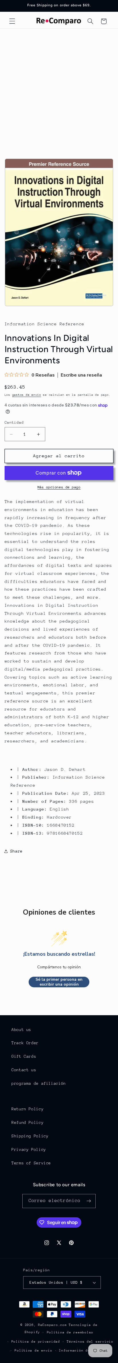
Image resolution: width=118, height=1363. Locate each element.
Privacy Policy (28, 1149)
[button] (12, 21)
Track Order (25, 1043)
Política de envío (33, 1350)
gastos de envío (26, 395)
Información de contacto (84, 1350)
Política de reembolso (70, 1332)
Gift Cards (23, 1056)
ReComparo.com (52, 1325)
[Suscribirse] (88, 1201)
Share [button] (16, 851)
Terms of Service (31, 1163)
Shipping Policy (29, 1136)
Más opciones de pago (59, 487)
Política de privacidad (35, 1341)
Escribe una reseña (81, 375)
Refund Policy (27, 1122)
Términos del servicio (90, 1341)
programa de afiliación (38, 1083)
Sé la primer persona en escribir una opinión (59, 982)
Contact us (23, 1070)
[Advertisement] (59, 91)
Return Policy (27, 1109)
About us (21, 1029)
